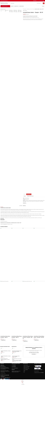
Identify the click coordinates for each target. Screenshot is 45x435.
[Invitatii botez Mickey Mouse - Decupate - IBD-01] (2, 354)
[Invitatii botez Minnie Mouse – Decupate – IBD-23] (17, 254)
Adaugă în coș (29, 194)
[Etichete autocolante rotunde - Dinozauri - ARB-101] (13, 354)
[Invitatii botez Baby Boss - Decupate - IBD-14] (4, 358)
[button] (3, 340)
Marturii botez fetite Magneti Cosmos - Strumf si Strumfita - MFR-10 (17, 351)
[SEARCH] (43, 3)
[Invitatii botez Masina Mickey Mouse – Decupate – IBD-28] (39, 254)
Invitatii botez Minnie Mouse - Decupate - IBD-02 (5, 351)
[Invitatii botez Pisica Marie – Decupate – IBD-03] (6, 254)
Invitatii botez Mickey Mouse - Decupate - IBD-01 (5, 356)
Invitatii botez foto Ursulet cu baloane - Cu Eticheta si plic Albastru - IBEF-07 (17, 360)
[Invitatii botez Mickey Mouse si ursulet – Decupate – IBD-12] (28, 254)
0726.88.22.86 (6, 0)
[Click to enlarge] (2, 8)
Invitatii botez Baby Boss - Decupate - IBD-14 (5, 359)
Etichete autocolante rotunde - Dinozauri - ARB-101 (16, 356)
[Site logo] (5, 3)
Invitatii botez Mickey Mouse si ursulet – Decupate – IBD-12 (28, 337)
